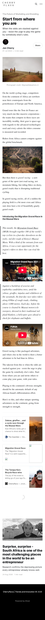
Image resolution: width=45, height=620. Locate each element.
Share (37, 45)
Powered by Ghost (22, 601)
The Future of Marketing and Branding (20, 14)
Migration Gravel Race (27, 227)
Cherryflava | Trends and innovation (19, 592)
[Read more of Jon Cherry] (5, 42)
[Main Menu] (41, 4)
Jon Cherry (8, 48)
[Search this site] (36, 4)
